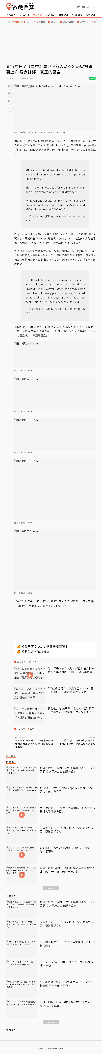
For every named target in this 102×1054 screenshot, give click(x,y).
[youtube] (83, 6)
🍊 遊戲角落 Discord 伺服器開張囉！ (42, 646)
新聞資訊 (37, 14)
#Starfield (73, 302)
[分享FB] (9, 86)
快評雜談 (50, 14)
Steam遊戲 (69, 21)
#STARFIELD (69, 170)
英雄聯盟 (41, 21)
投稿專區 (90, 14)
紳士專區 (63, 14)
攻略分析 (11, 14)
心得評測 (24, 14)
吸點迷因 (84, 21)
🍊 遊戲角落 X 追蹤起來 (33, 651)
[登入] (88, 6)
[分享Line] (9, 93)
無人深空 (21, 729)
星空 (32, 729)
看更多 (51, 888)
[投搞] (78, 6)
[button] (93, 6)
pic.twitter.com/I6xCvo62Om (51, 209)
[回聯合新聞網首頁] (9, 7)
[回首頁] (20, 7)
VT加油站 (77, 14)
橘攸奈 (54, 21)
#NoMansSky (33, 170)
